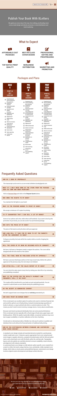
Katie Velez (53, 394)
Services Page (12, 193)
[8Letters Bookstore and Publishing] (5, 4)
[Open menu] (55, 4)
